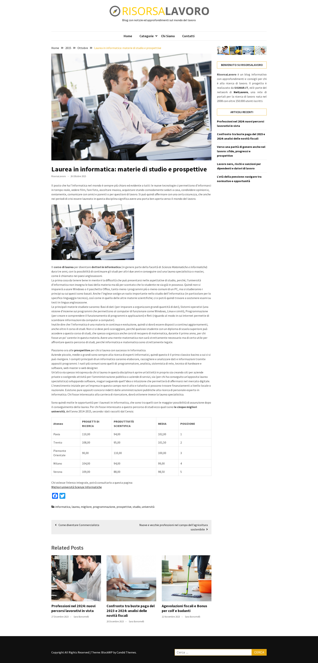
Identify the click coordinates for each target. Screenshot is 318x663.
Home (128, 36)
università (148, 507)
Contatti (188, 36)
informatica (62, 507)
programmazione (104, 507)
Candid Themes (126, 652)
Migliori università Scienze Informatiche (76, 487)
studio (137, 507)
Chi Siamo (168, 36)
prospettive (123, 507)
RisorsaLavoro (58, 176)
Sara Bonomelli (81, 616)
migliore (86, 507)
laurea (76, 507)
